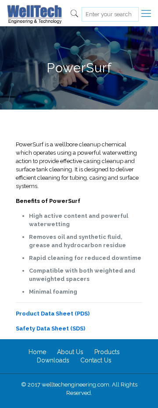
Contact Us (95, 360)
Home (37, 351)
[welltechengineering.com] (34, 13)
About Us (70, 351)
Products (107, 351)
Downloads (53, 360)
